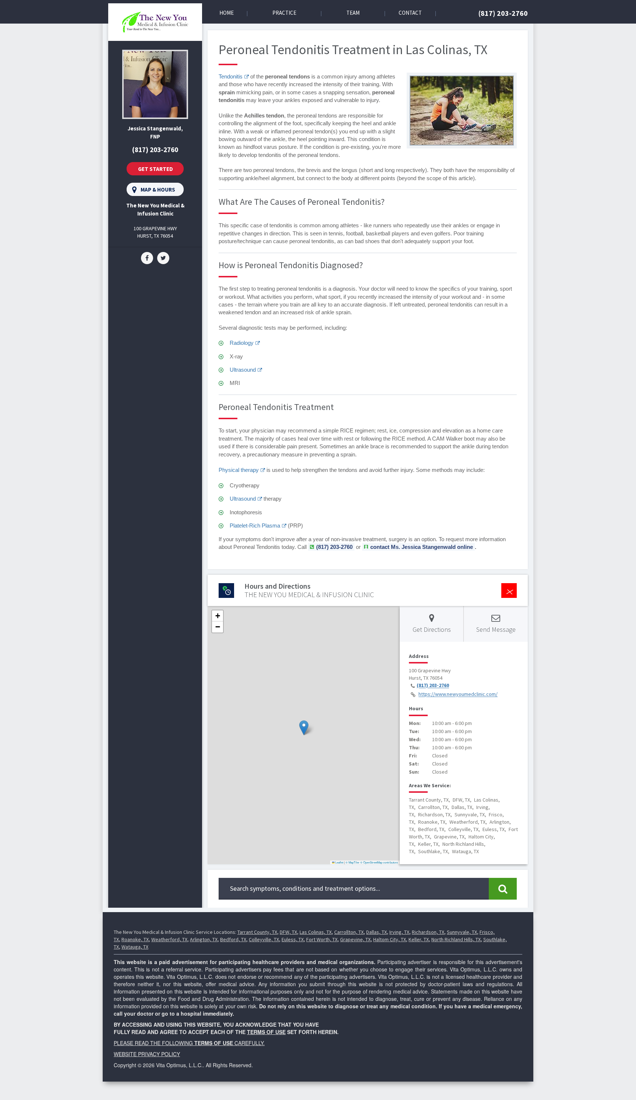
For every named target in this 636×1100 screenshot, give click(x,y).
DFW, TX (288, 932)
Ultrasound (243, 370)
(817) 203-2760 (503, 13)
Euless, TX (293, 939)
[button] (303, 727)
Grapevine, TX (355, 939)
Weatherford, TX (169, 939)
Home (226, 12)
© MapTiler (353, 862)
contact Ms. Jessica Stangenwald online (421, 547)
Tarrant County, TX (257, 932)
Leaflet (339, 862)
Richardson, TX (428, 932)
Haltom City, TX (389, 939)
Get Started (155, 168)
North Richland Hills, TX (456, 939)
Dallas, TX (376, 932)
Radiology (242, 343)
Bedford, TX (233, 939)
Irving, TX (399, 932)
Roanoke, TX (135, 939)
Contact (410, 12)
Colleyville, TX (264, 939)
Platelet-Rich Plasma (255, 525)
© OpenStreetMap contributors (379, 862)
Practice (284, 12)
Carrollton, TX (349, 932)
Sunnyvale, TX (462, 932)
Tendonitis (231, 76)
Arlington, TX (204, 939)
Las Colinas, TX (316, 932)
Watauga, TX (134, 946)
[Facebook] (147, 257)
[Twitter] (163, 257)
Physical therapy (239, 470)
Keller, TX (419, 939)
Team (353, 12)
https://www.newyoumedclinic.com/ (458, 694)
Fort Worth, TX (322, 939)
